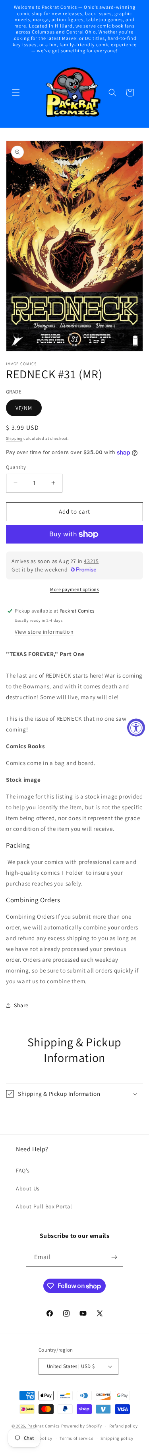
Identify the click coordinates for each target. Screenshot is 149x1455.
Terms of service (76, 1438)
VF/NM (23, 407)
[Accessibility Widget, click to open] (136, 728)
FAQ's (23, 1170)
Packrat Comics (43, 1426)
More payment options (74, 589)
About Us (28, 1188)
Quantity (16, 467)
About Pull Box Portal (44, 1206)
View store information (44, 631)
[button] (16, 92)
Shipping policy (117, 1438)
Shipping (14, 438)
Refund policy (123, 1426)
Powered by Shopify (81, 1426)
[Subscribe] (114, 1257)
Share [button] (21, 1005)
